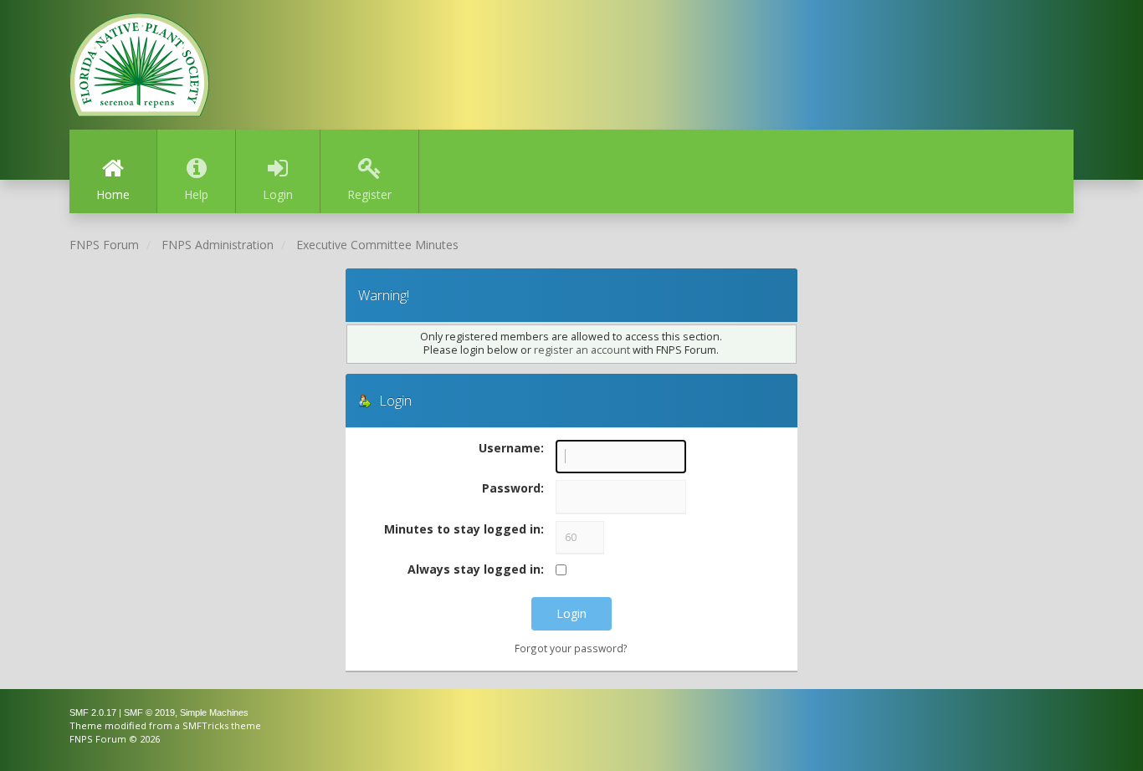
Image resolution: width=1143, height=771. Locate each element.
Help (196, 194)
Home (113, 194)
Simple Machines (214, 712)
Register (369, 194)
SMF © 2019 (149, 712)
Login (278, 194)
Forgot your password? (571, 648)
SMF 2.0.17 (92, 712)
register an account (582, 350)
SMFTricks (205, 725)
